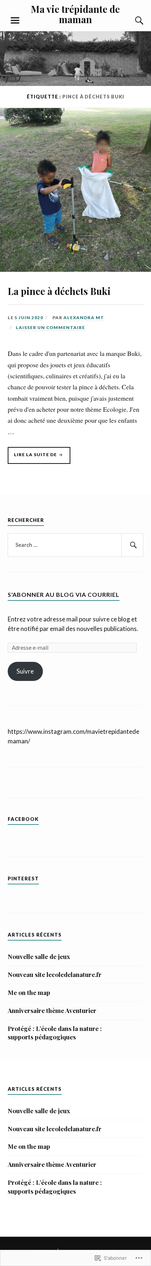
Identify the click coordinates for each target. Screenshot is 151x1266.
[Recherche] (132, 20)
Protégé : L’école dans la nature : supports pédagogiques (55, 1032)
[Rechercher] (132, 545)
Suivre (25, 671)
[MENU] (15, 20)
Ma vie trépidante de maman (75, 14)
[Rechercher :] (76, 545)
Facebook (23, 819)
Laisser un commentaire (50, 327)
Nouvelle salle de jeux (39, 956)
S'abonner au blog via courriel (63, 594)
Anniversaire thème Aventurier (52, 1010)
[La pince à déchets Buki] (75, 269)
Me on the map (29, 992)
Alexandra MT (83, 317)
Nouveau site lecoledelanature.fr (55, 974)
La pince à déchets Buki (59, 291)
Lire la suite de (33, 457)
